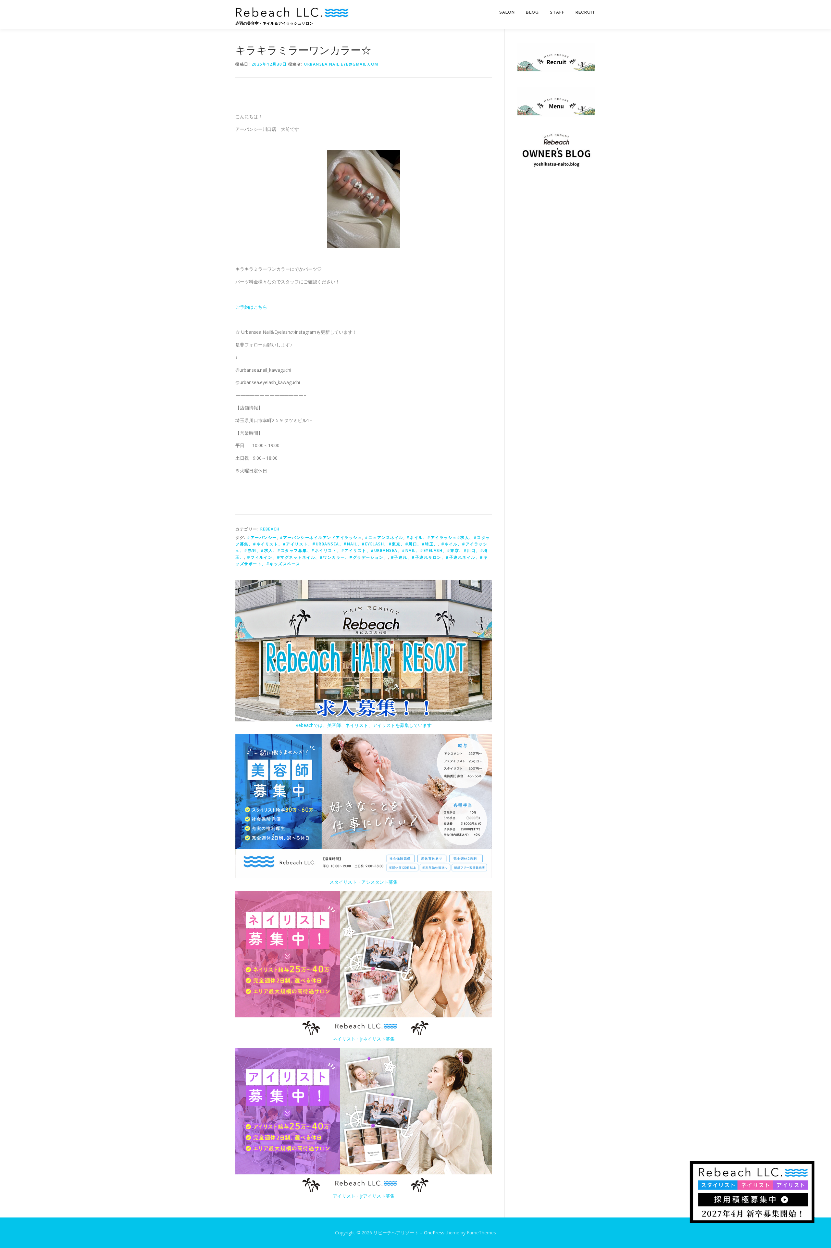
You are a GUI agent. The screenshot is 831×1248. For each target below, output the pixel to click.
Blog (532, 12)
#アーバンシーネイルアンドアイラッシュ (321, 537)
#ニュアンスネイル (384, 537)
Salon (507, 12)
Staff (557, 12)
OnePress (434, 1232)
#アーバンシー (262, 537)
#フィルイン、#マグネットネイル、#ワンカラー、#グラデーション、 (317, 557)
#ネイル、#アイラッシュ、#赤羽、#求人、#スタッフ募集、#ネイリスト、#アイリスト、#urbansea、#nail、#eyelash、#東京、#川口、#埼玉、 (361, 550)
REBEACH (270, 529)
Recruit (586, 12)
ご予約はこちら (251, 307)
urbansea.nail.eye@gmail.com (341, 64)
